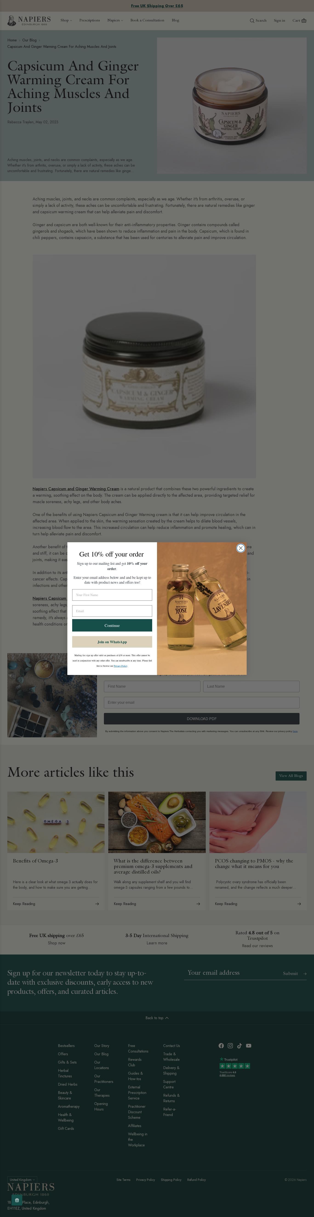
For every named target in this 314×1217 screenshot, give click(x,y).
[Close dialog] (241, 548)
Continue (112, 625)
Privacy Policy (120, 665)
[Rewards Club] (16, 1200)
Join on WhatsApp (112, 641)
